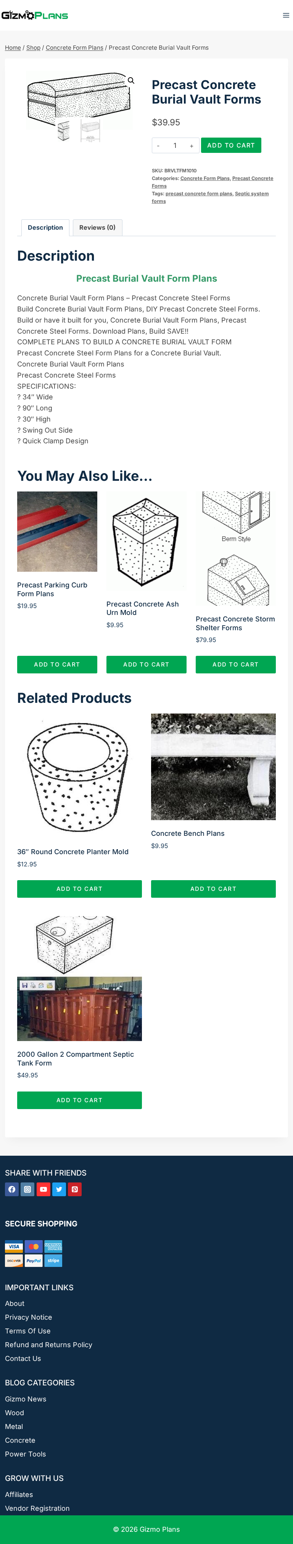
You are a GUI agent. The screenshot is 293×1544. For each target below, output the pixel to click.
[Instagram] (27, 1189)
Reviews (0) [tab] (97, 227)
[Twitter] (59, 1189)
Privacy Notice (28, 1317)
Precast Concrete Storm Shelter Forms (235, 623)
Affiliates (19, 1494)
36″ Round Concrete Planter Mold (73, 852)
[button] (131, 81)
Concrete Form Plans (205, 178)
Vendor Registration (37, 1508)
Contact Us (23, 1358)
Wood (14, 1413)
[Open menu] (286, 15)
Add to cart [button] (57, 664)
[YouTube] (43, 1189)
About (14, 1303)
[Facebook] (12, 1189)
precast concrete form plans (199, 193)
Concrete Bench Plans (188, 833)
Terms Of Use (28, 1331)
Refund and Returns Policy (48, 1345)
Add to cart (231, 145)
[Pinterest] (75, 1189)
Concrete (20, 1440)
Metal (14, 1426)
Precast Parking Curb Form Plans (52, 589)
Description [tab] (45, 227)
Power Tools (25, 1454)
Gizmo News (26, 1399)
